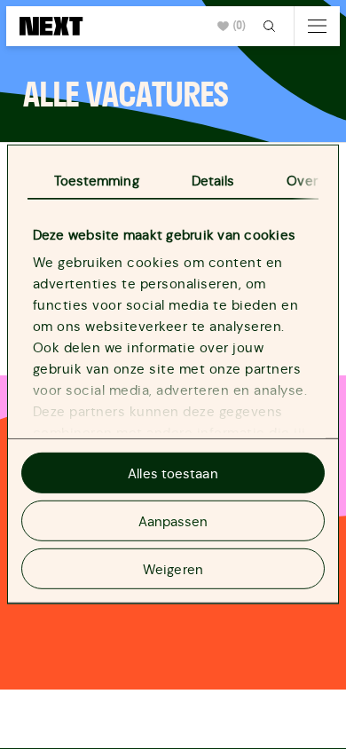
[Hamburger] (317, 25)
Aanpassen (173, 520)
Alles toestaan (172, 473)
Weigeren (173, 568)
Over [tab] (302, 180)
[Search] (271, 25)
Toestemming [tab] (96, 180)
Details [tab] (213, 180)
